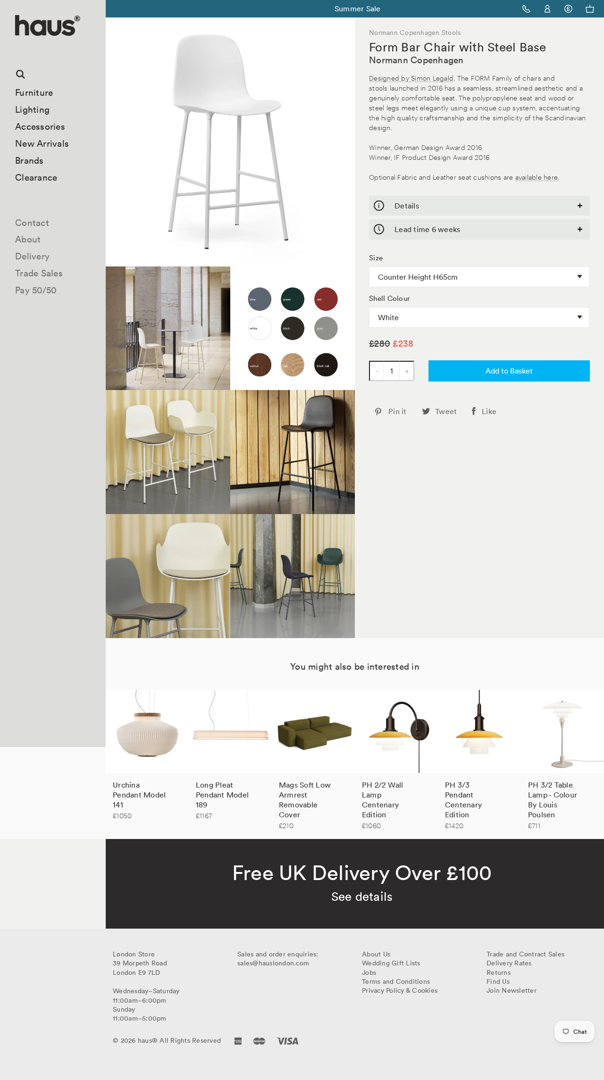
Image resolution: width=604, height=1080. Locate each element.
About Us (376, 954)
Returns (499, 972)
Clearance (36, 177)
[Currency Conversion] (568, 8)
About (28, 239)
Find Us (498, 981)
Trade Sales (39, 273)
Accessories (40, 126)
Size (376, 258)
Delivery (32, 256)
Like (489, 411)
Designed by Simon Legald (411, 77)
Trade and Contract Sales (525, 954)
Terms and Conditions (396, 981)
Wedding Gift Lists (391, 963)
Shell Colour (389, 298)
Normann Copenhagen (416, 60)
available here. (537, 176)
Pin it (397, 411)
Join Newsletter (512, 990)
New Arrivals (42, 143)
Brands (29, 160)
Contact (32, 222)
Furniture (34, 92)
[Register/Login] (547, 8)
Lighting (32, 109)
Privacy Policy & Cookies (399, 990)
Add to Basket (509, 370)
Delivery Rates (509, 963)
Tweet (446, 411)
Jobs (369, 972)
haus (18, 46)
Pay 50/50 (36, 290)
